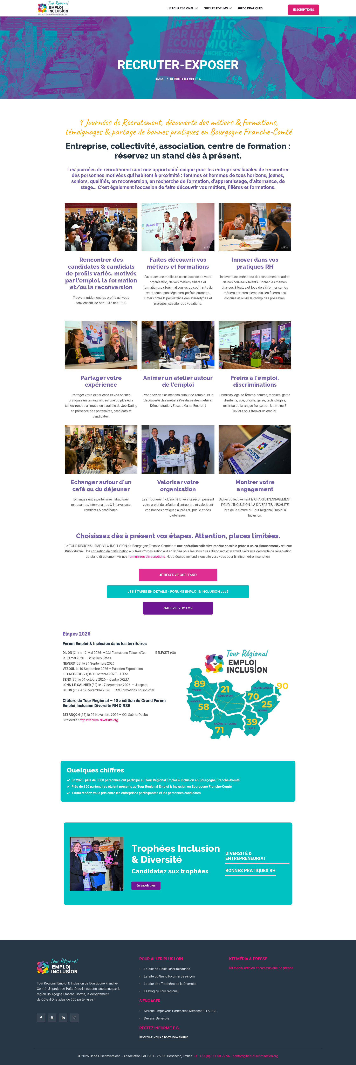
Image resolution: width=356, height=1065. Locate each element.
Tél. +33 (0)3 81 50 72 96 (212, 1056)
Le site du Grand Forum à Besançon (169, 976)
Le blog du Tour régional (161, 991)
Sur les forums (216, 8)
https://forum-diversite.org (99, 720)
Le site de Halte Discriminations (167, 969)
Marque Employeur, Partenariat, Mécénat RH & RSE (180, 1011)
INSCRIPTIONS (303, 10)
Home (159, 79)
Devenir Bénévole (156, 1018)
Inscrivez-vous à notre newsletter (163, 1037)
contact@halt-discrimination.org (255, 1056)
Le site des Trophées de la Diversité (170, 984)
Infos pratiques (250, 8)
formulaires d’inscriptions (146, 557)
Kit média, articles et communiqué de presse (261, 968)
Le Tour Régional (181, 8)
